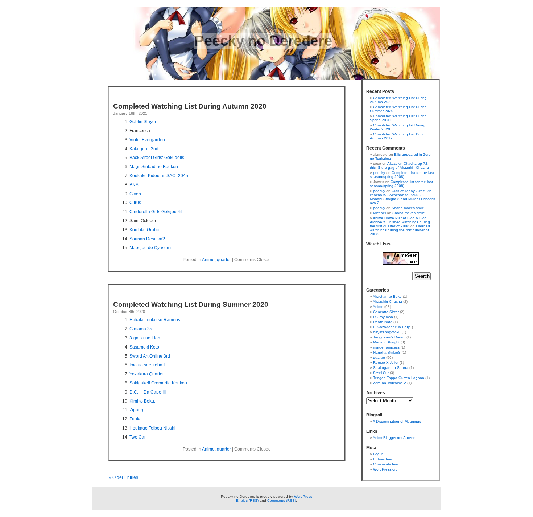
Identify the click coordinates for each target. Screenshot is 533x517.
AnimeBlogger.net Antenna (395, 438)
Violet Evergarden (147, 139)
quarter (224, 259)
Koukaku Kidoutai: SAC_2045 (158, 175)
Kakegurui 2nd (143, 148)
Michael (379, 213)
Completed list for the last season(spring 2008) (402, 175)
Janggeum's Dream (389, 337)
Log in (378, 454)
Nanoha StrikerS (387, 352)
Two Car (137, 437)
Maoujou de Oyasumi (150, 247)
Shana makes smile (408, 208)
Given (135, 193)
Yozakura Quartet (146, 373)
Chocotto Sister (386, 312)
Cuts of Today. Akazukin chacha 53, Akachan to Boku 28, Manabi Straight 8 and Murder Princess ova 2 (402, 197)
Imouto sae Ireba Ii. (148, 364)
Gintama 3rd (141, 328)
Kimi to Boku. (142, 401)
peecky (379, 173)
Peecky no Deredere (263, 41)
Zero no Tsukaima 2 (389, 383)
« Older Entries (123, 477)
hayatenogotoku (387, 332)
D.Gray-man (383, 317)
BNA (134, 184)
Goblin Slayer (142, 121)
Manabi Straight (386, 342)
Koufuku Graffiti (144, 229)
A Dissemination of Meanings (397, 421)
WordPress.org (385, 469)
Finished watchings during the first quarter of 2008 (400, 230)
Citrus (135, 202)
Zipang (136, 409)
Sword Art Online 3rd (149, 356)
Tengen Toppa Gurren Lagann (398, 378)
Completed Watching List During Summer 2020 (190, 304)
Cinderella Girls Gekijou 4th (156, 211)
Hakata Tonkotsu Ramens (154, 319)
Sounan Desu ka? (147, 238)
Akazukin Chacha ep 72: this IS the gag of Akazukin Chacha (399, 166)
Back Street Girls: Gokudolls (156, 157)
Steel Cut (381, 373)
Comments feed (386, 464)
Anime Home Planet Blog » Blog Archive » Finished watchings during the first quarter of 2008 (400, 222)
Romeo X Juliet (385, 363)
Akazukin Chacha (387, 302)
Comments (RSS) (281, 500)
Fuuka (135, 419)
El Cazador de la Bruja (392, 327)
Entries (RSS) (247, 500)
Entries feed (383, 459)
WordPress (303, 496)
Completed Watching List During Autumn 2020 (189, 106)
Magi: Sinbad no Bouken (153, 166)
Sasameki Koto (144, 347)
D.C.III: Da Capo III (147, 392)
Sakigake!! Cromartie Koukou (158, 383)
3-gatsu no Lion (144, 338)
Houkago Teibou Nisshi (152, 428)
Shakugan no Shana (390, 368)
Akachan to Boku (387, 296)
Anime (208, 259)
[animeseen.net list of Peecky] (401, 263)
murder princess (386, 347)
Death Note (382, 322)
